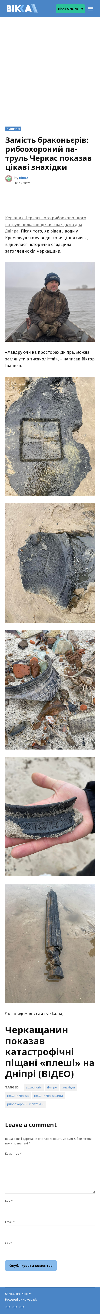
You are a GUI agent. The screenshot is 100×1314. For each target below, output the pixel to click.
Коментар (13, 1154)
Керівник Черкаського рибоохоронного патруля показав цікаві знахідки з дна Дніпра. (45, 224)
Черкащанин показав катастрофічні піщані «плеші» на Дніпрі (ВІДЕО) (50, 1051)
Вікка (23, 178)
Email (10, 1222)
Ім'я (9, 1201)
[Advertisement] (50, 68)
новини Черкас (18, 1096)
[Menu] (91, 8)
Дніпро (52, 1087)
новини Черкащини (48, 1096)
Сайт (8, 1243)
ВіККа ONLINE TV (70, 9)
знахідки (68, 1087)
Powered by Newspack (21, 1300)
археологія (34, 1087)
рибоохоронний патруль (25, 1104)
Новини (13, 129)
